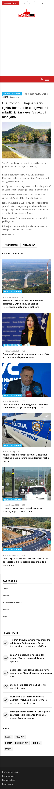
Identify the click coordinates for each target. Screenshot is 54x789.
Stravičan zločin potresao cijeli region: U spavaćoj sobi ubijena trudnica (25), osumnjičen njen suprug (30, 715)
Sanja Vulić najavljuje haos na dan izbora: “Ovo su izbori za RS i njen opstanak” (27, 658)
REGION (6, 609)
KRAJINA (6, 595)
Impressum (7, 784)
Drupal (17, 772)
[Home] (27, 13)
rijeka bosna (29, 245)
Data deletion (8, 780)
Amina (5, 96)
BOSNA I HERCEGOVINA (12, 94)
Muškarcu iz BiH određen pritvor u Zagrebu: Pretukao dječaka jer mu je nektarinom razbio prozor (28, 700)
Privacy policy (8, 776)
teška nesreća (11, 245)
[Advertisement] (27, 48)
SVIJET (5, 616)
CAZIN (5, 588)
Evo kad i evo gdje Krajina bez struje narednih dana (28, 686)
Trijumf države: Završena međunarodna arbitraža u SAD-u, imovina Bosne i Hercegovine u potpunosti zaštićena (30, 643)
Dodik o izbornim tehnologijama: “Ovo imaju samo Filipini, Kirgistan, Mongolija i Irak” (31, 673)
